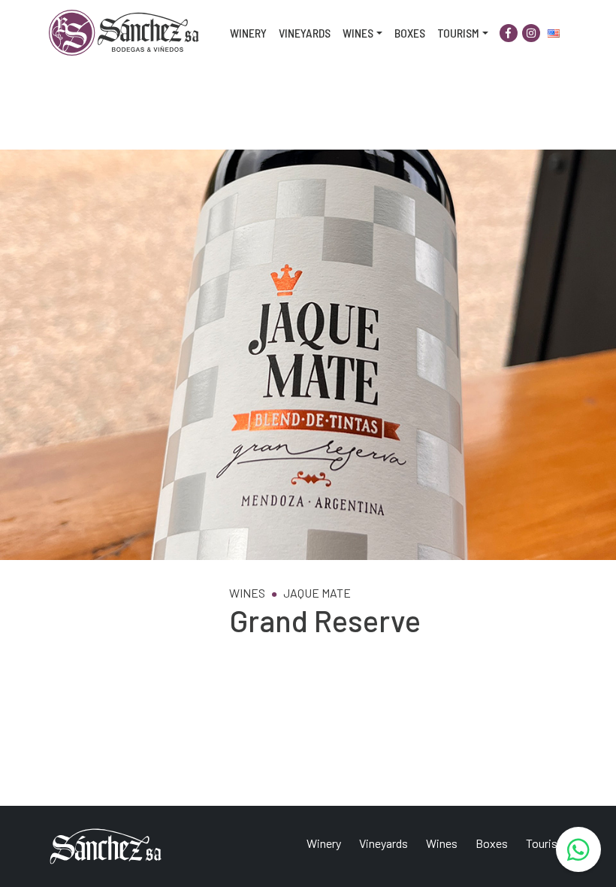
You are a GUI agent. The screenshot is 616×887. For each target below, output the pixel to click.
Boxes (409, 33)
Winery (248, 33)
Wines (358, 33)
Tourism (458, 33)
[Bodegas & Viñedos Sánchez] (124, 32)
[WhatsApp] (578, 849)
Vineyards (305, 33)
